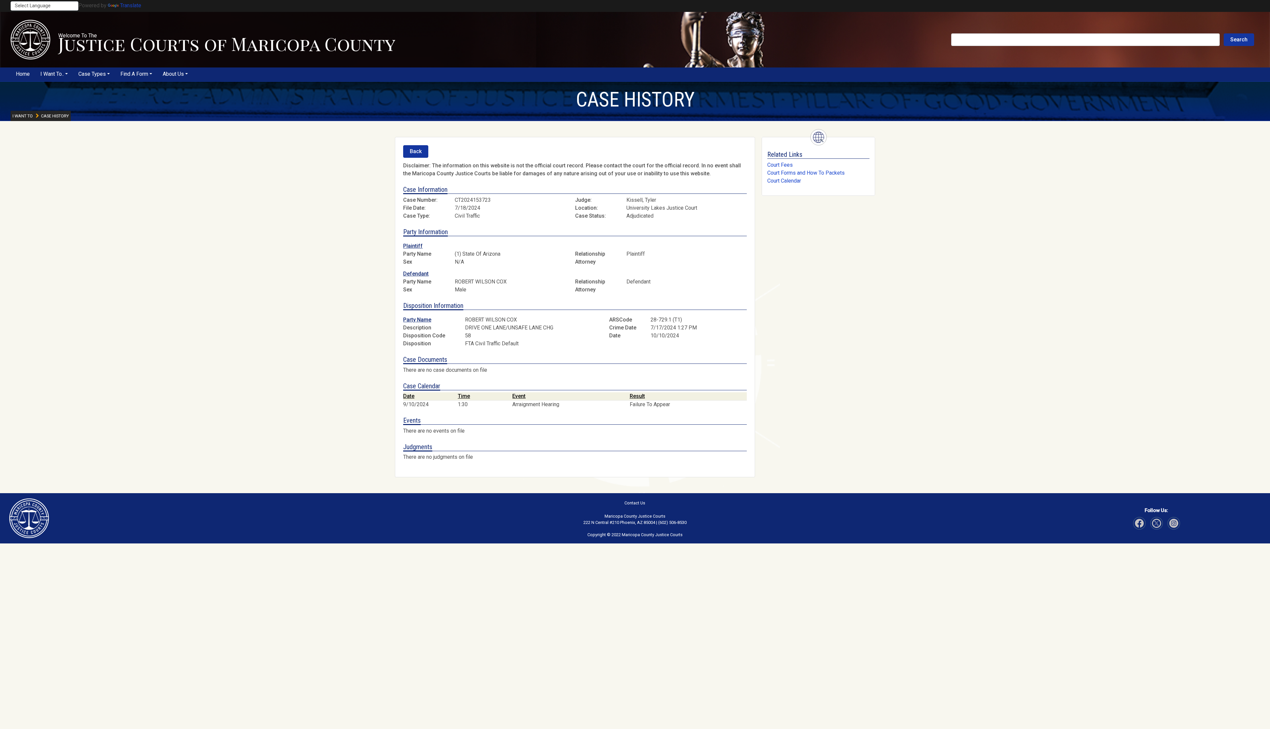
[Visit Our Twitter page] (1173, 523)
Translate (130, 5)
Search (1239, 39)
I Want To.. (52, 74)
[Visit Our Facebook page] (1139, 523)
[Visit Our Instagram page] (1156, 523)
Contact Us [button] (634, 502)
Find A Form (134, 74)
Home (23, 74)
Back (416, 151)
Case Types (92, 74)
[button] (30, 40)
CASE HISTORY (635, 99)
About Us (173, 74)
